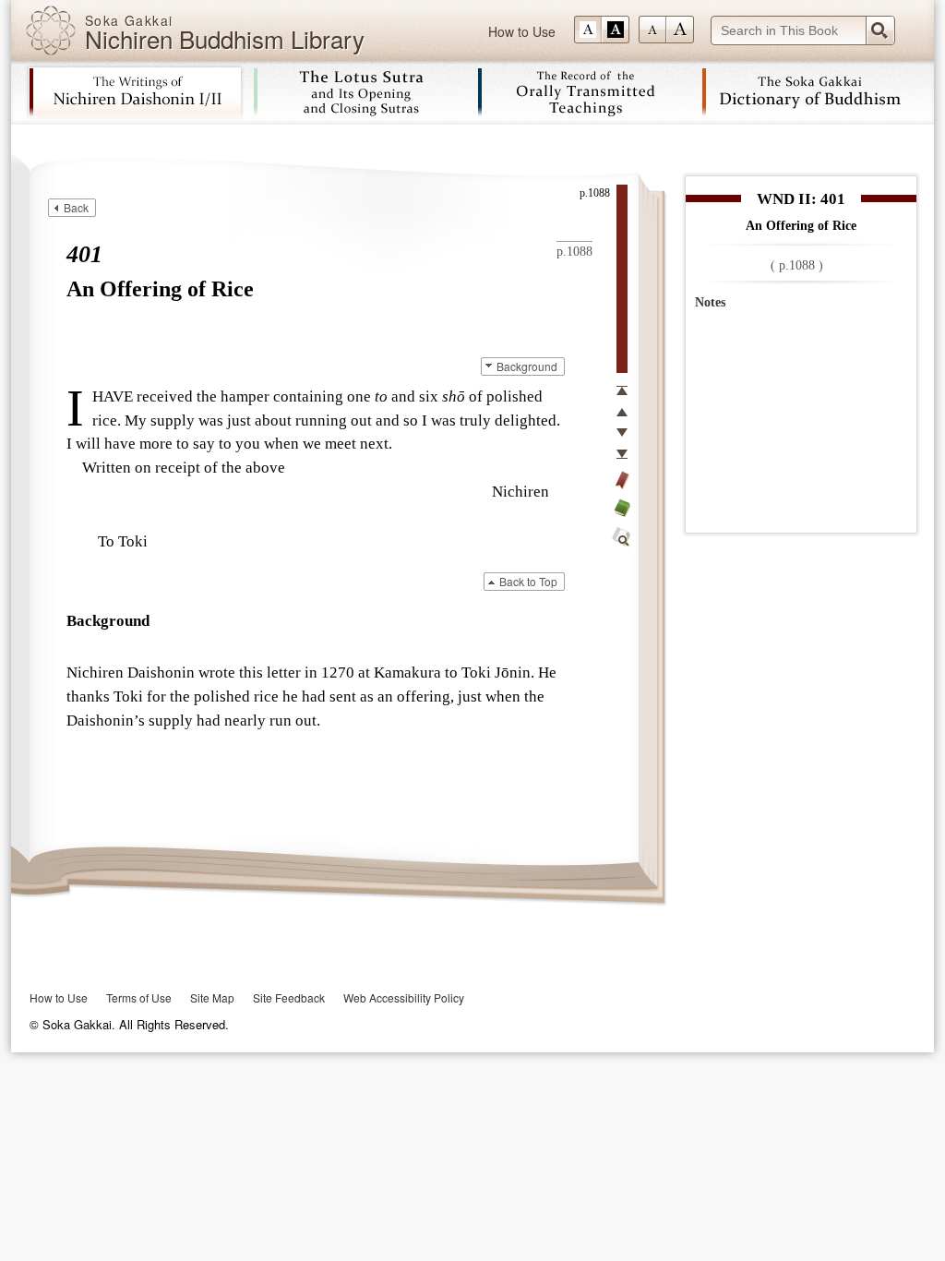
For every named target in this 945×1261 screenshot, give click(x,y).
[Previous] (622, 411)
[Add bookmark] (622, 480)
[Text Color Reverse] (615, 29)
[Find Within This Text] (622, 537)
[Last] (622, 454)
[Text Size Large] (680, 29)
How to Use (522, 31)
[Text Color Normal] (588, 29)
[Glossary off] (622, 508)
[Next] (622, 433)
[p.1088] (622, 279)
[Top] (622, 390)
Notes (710, 302)
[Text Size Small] (652, 29)
